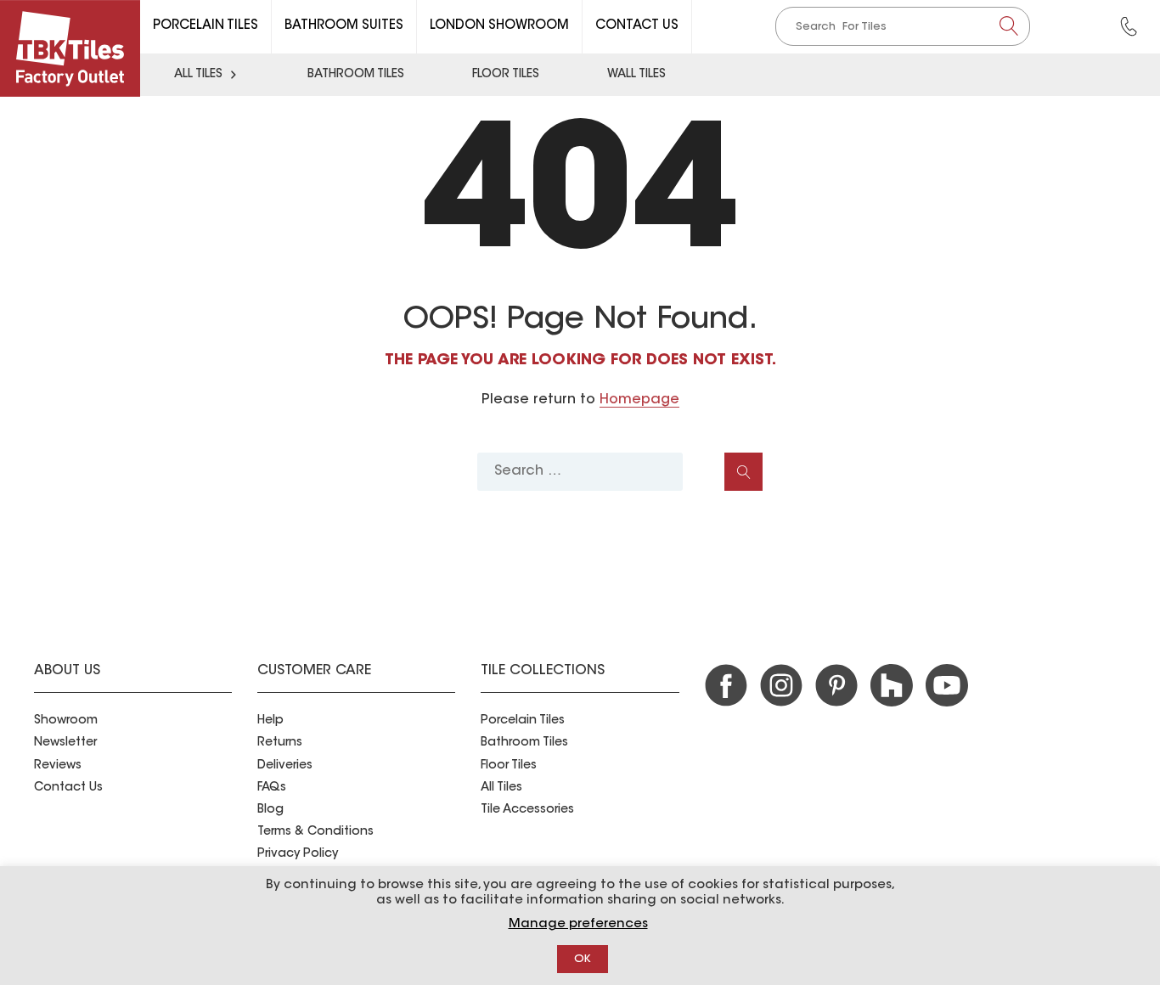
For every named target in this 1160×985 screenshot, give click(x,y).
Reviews (58, 766)
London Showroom (499, 26)
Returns (279, 743)
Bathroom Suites (343, 26)
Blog (270, 810)
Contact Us (637, 26)
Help (270, 721)
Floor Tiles (505, 75)
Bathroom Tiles (355, 75)
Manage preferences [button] (578, 924)
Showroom (66, 721)
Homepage (639, 400)
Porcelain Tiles (205, 26)
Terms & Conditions (315, 832)
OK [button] (582, 959)
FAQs (271, 788)
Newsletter (65, 743)
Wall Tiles (636, 75)
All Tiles (198, 75)
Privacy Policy (297, 854)
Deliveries (285, 766)
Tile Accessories (527, 810)
